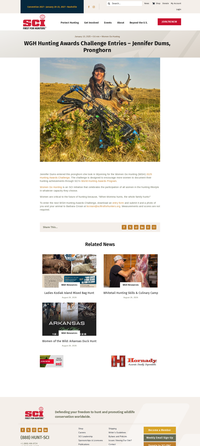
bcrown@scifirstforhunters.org (103, 206)
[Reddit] (136, 227)
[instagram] (94, 7)
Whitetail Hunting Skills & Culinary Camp (130, 293)
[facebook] (89, 7)
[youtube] (40, 430)
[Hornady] (100, 356)
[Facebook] (124, 227)
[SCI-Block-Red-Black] (34, 15)
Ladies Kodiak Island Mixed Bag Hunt (69, 293)
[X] (130, 227)
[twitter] (28, 430)
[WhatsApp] (148, 227)
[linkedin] (45, 430)
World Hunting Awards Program (99, 181)
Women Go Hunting (111, 36)
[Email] (154, 227)
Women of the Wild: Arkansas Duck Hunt (69, 341)
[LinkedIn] (142, 227)
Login (178, 9)
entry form (118, 203)
